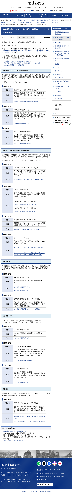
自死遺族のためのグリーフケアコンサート (27, 229)
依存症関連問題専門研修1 (22, 287)
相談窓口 (58, 42)
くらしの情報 (18, 15)
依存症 (57, 64)
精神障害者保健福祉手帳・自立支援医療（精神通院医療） (62, 53)
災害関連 (21, 65)
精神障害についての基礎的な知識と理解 (16, 61)
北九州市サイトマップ (44, 476)
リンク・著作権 (60, 473)
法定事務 (58, 92)
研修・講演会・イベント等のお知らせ (62, 38)
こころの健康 (59, 99)
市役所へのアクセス (45, 484)
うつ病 (57, 67)
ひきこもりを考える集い (21, 382)
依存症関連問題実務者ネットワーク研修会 (27, 309)
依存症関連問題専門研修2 (22, 290)
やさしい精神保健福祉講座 (22, 143)
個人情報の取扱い (60, 476)
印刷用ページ (65, 20)
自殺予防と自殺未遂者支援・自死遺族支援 (17, 63)
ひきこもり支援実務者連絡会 (23, 360)
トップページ (12, 20)
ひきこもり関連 (9, 65)
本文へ (20, 7)
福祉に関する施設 (45, 20)
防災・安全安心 (7, 15)
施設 (19, 20)
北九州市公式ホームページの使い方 (45, 470)
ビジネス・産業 (42, 15)
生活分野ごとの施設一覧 (30, 20)
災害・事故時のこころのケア (62, 87)
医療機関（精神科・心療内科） (62, 47)
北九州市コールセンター (40, 10)
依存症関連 (38, 63)
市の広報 (65, 15)
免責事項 (58, 469)
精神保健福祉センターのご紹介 (62, 33)
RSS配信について (43, 479)
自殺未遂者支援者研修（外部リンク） (26, 204)
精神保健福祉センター (28, 22)
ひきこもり (58, 71)
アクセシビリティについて (45, 473)
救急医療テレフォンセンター (20, 10)
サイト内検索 (59, 7)
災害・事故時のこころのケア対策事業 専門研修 (29, 421)
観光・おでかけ (30, 15)
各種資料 (58, 95)
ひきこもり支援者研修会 (21, 338)
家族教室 (58, 74)
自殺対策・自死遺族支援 (62, 59)
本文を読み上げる (31, 7)
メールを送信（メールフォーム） (12, 440)
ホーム (12, 7)
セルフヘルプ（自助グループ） (62, 82)
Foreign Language (46, 7)
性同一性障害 (59, 77)
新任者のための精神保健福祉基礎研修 (26, 101)
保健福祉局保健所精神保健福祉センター (15, 431)
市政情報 (53, 15)
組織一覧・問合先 (57, 10)
